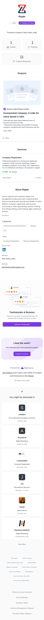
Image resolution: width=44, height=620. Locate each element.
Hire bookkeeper (22, 597)
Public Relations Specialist (15, 562)
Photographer (29, 571)
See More (5, 215)
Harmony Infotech (22, 530)
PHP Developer (27, 558)
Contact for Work (28, 23)
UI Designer (14, 558)
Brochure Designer (15, 571)
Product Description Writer (21, 580)
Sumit (22, 507)
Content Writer (31, 562)
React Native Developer (29, 567)
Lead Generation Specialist (21, 576)
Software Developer (12, 567)
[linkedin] (4, 249)
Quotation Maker (22, 603)
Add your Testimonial (22, 324)
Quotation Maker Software (22, 613)
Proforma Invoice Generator (22, 592)
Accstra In (22, 438)
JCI (22, 484)
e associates (22, 461)
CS (5, 230)
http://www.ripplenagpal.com (13, 267)
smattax (22, 414)
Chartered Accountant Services (15, 226)
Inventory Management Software (22, 608)
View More (22, 544)
